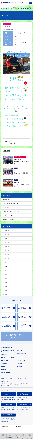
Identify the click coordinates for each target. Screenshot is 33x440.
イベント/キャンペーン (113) (10, 203)
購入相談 (3, 366)
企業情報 (19, 363)
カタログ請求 (4, 363)
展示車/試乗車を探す (22, 353)
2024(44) (5, 266)
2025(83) (5, 262)
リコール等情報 (23, 404)
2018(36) (5, 290)
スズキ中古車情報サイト (7, 414)
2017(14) (5, 294)
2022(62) (5, 274)
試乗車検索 (3, 369)
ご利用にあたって (21, 378)
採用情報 (19, 366)
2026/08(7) (6, 230)
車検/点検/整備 (4, 360)
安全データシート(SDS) (6, 378)
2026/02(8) (6, 254)
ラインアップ (20, 356)
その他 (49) (6, 207)
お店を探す (20, 350)
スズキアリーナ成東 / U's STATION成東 (16, 8)
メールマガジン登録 (7, 404)
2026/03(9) (6, 250)
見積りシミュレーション (24, 394)
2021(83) (5, 278)
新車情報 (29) (6, 199)
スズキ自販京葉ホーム (6, 347)
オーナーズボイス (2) (8, 215)
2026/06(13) (6, 238)
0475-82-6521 (16, 337)
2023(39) (5, 270)
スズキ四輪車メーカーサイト (7, 394)
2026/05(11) (6, 242)
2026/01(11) (6, 258)
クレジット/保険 (21, 360)
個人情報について (5, 381)
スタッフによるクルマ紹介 (7, 357)
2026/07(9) (6, 234)
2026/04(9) (6, 246)
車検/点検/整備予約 (5, 372)
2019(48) (5, 286)
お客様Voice (4, 354)
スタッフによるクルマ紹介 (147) (11, 211)
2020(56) (5, 282)
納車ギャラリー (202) (8, 219)
